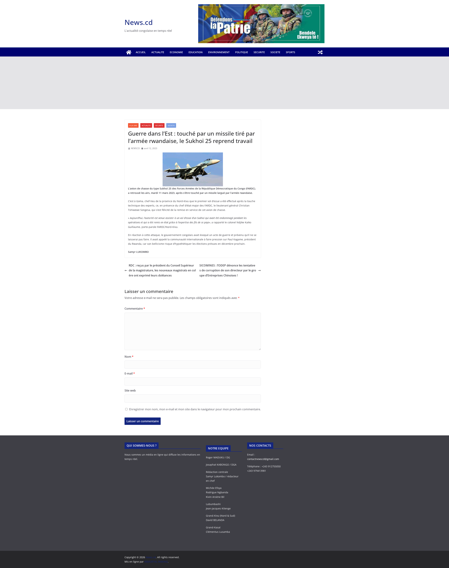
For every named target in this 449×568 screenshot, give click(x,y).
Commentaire (135, 308)
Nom (129, 357)
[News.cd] (129, 52)
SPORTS (290, 52)
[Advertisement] (224, 82)
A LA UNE (133, 125)
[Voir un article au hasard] (320, 52)
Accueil (141, 52)
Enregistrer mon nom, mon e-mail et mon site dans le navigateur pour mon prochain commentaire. (195, 409)
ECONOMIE (176, 52)
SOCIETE (275, 52)
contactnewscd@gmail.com (263, 459)
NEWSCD (135, 148)
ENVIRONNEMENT (219, 52)
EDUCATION (196, 52)
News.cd (139, 22)
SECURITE (259, 52)
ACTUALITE (157, 52)
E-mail (130, 373)
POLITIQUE (241, 52)
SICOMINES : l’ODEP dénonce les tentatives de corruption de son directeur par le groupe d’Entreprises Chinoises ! (227, 270)
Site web (130, 390)
